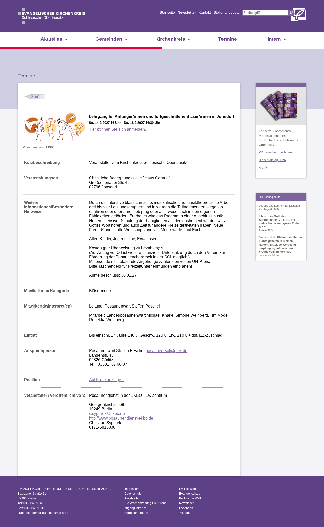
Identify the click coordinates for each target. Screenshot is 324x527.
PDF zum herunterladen (275, 152)
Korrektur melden (136, 513)
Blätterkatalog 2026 (272, 160)
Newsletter (187, 12)
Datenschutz (132, 493)
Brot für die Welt (190, 498)
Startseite (167, 12)
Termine (227, 39)
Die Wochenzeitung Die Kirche (145, 503)
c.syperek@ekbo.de (107, 413)
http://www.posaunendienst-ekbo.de (121, 418)
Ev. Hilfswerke (188, 489)
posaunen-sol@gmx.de (166, 350)
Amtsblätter (132, 498)
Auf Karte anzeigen (106, 380)
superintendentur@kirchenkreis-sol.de (44, 513)
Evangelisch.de (189, 493)
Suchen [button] (291, 13)
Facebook (186, 508)
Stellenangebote (227, 12)
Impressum (131, 489)
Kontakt (205, 12)
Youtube (185, 513)
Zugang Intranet (135, 508)
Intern (274, 39)
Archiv (263, 167)
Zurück (37, 97)
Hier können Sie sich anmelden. (117, 129)
